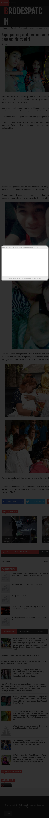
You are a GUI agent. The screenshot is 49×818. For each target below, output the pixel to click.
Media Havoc (36, 278)
